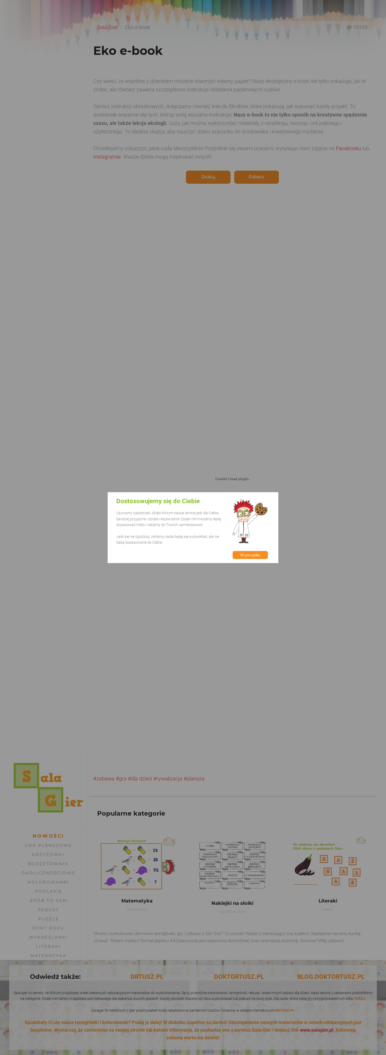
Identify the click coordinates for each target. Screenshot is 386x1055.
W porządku (250, 555)
